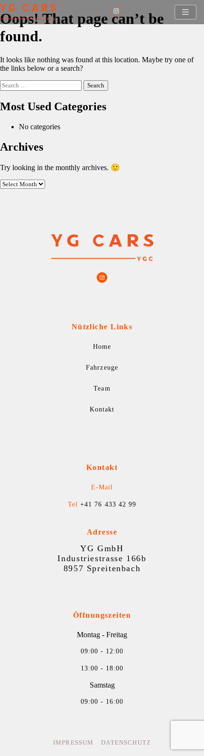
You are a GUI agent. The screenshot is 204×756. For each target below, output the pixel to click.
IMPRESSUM (73, 742)
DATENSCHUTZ (126, 742)
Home (102, 346)
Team (101, 388)
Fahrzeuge (102, 367)
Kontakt (102, 409)
